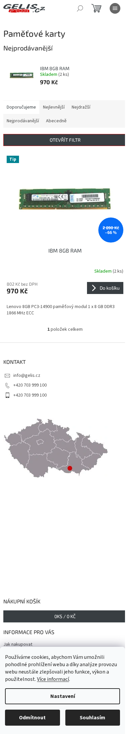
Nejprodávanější (23, 121)
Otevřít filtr (65, 140)
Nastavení (62, 696)
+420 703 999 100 (30, 385)
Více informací (53, 679)
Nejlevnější (54, 107)
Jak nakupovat (17, 644)
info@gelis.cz (26, 375)
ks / (65, 616)
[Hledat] (80, 8)
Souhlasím (92, 717)
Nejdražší (81, 107)
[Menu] (115, 8)
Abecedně (56, 121)
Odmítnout (32, 717)
